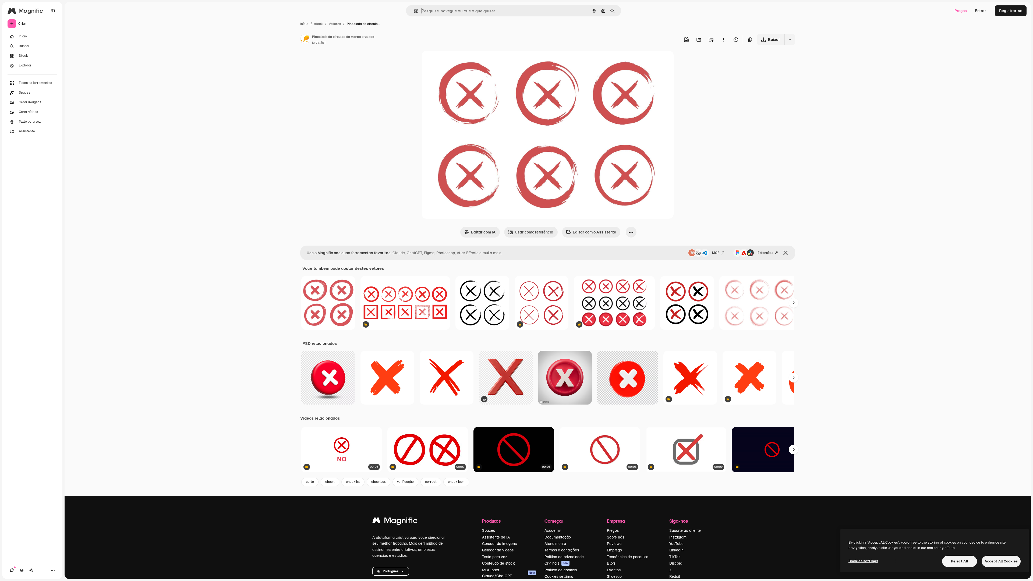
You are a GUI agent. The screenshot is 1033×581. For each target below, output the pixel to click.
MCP (716, 253)
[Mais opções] (723, 39)
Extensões (765, 253)
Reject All (959, 561)
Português (390, 571)
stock (318, 24)
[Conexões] (12, 570)
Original (456, 61)
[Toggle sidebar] (52, 10)
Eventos (614, 570)
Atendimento (555, 543)
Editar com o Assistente (594, 232)
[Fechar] (785, 253)
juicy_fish (319, 42)
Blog (611, 563)
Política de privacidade (564, 556)
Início (304, 24)
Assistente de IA (496, 537)
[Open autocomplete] (413, 11)
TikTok (675, 556)
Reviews (614, 543)
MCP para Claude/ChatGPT (508, 573)
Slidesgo (614, 576)
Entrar (980, 10)
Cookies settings (558, 576)
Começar (553, 521)
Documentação (557, 537)
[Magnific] (395, 522)
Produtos (491, 521)
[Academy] (21, 570)
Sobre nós (615, 537)
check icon (456, 482)
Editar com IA (483, 232)
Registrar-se (1010, 10)
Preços (960, 10)
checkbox (378, 482)
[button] (390, 571)
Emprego (614, 550)
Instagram (678, 537)
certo (310, 482)
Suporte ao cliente (685, 530)
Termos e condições (561, 550)
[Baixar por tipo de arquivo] (789, 39)
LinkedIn (676, 550)
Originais (556, 563)
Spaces (488, 530)
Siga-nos (678, 521)
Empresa (616, 521)
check (330, 482)
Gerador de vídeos (498, 550)
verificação (405, 482)
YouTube (676, 543)
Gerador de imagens (499, 543)
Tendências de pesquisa (627, 556)
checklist (353, 482)
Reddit (674, 576)
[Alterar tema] (31, 570)
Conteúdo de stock (498, 563)
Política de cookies (560, 570)
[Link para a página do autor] (305, 39)
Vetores (335, 24)
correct (431, 482)
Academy (552, 530)
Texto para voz (494, 556)
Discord (675, 563)
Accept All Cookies (1001, 561)
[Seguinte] (793, 303)
